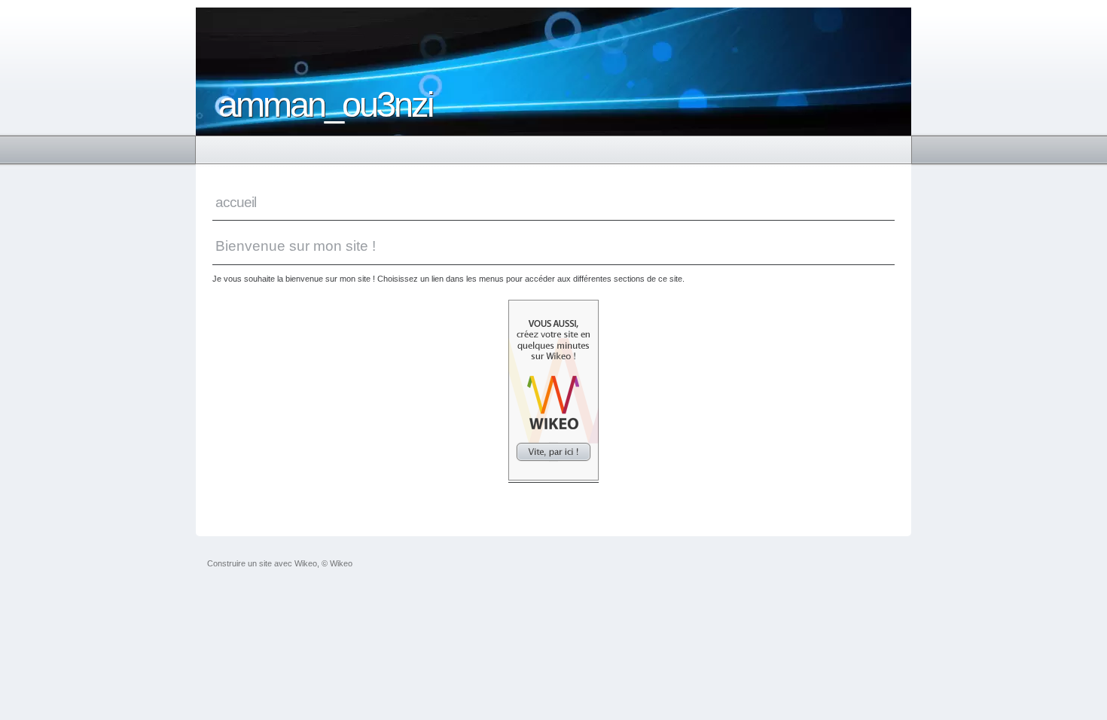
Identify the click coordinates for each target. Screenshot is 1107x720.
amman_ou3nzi (325, 104)
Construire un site (239, 563)
